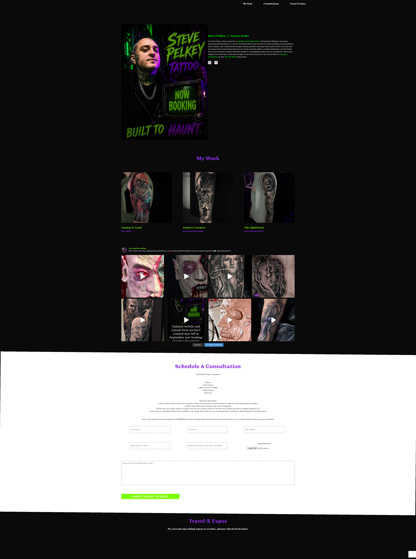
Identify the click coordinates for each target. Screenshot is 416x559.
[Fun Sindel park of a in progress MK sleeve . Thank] (273, 320)
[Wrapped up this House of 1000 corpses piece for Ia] (142, 320)
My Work (247, 4)
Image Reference (264, 443)
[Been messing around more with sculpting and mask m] (142, 276)
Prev (107, 198)
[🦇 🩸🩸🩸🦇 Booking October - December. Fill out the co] (273, 276)
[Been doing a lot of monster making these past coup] (186, 276)
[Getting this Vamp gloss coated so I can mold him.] (230, 320)
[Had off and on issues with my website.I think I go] (186, 320)
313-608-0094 (230, 57)
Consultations (271, 4)
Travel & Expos (298, 4)
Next (308, 198)
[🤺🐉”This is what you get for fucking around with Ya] (230, 276)
